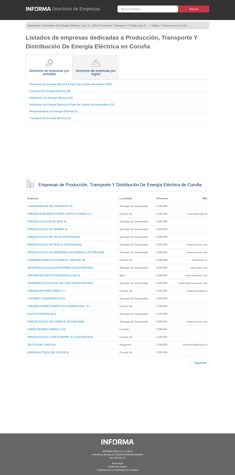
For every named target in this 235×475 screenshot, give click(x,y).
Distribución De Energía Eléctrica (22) (51, 97)
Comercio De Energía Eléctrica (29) (50, 90)
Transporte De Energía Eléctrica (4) (50, 118)
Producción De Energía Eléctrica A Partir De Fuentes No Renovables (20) (71, 104)
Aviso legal (117, 463)
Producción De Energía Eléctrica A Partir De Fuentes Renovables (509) (70, 84)
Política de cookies (117, 466)
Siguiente (200, 362)
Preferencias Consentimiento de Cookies (117, 470)
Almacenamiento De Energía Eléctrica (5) (53, 111)
